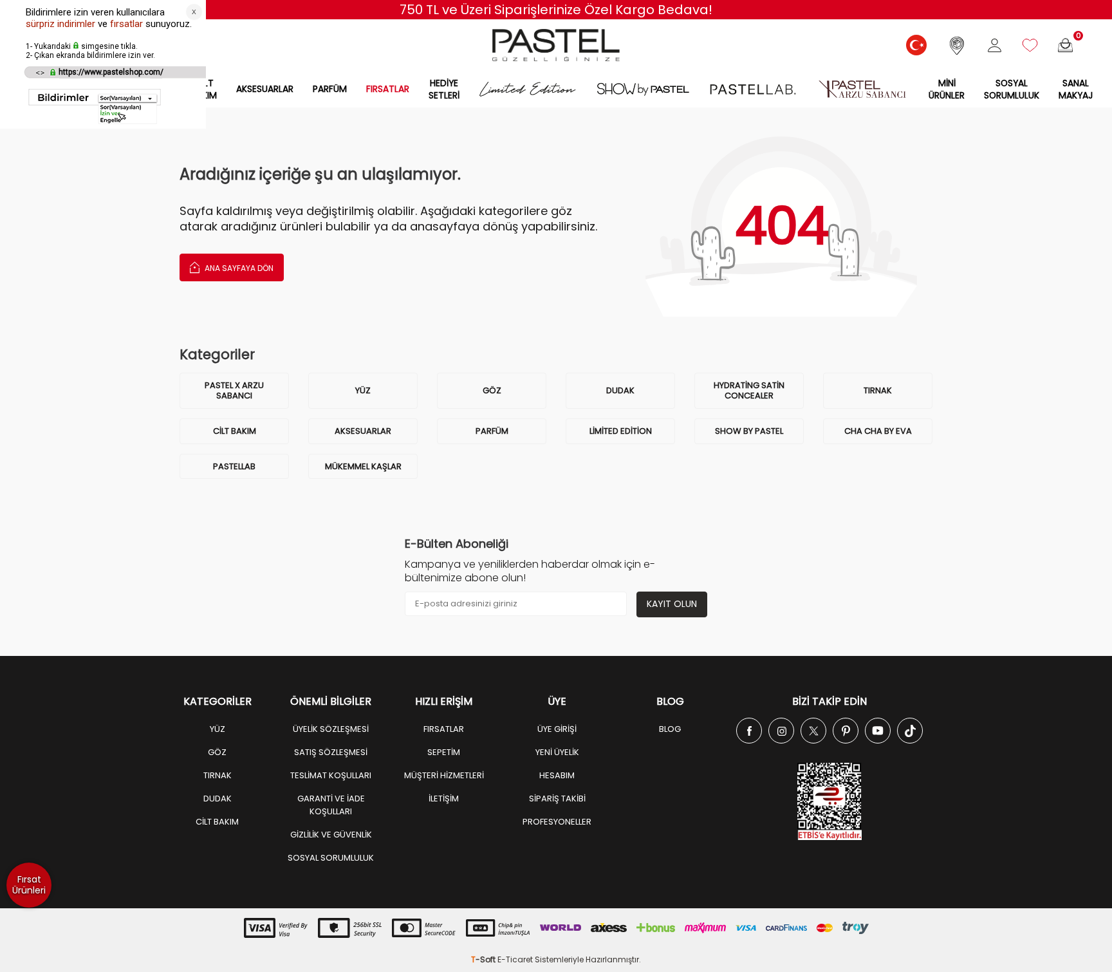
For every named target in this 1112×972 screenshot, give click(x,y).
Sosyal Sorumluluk (1011, 89)
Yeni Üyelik (557, 752)
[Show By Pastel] (643, 89)
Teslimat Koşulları (330, 775)
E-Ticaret (515, 959)
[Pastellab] (753, 89)
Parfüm (492, 431)
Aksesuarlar (363, 431)
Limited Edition (620, 431)
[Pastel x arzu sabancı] (862, 89)
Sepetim (443, 752)
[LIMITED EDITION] (527, 89)
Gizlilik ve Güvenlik (331, 834)
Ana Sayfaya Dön (238, 268)
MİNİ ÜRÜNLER (947, 89)
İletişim (444, 798)
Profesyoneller (557, 822)
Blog (670, 729)
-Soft (484, 959)
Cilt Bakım (234, 431)
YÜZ (363, 390)
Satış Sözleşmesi (330, 752)
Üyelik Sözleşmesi (331, 729)
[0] (1065, 45)
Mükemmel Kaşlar (363, 466)
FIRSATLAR (387, 88)
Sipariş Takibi (557, 798)
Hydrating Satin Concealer (749, 390)
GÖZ (492, 390)
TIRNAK (217, 775)
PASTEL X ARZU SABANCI (234, 390)
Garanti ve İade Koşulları (331, 805)
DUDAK (620, 390)
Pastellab (234, 466)
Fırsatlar (443, 729)
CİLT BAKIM (217, 822)
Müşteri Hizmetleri (444, 775)
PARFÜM (330, 88)
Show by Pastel (749, 431)
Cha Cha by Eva (878, 431)
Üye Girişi (557, 729)
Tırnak (878, 390)
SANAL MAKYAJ (1076, 89)
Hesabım (557, 775)
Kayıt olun (672, 603)
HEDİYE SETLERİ (444, 89)
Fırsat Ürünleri (29, 885)
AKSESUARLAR (264, 88)
